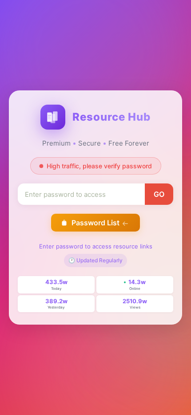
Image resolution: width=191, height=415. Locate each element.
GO (159, 194)
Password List (95, 222)
